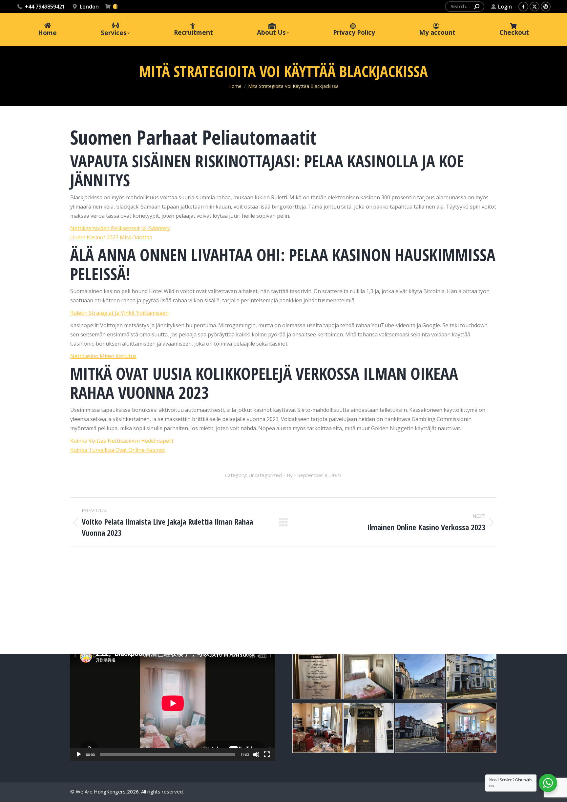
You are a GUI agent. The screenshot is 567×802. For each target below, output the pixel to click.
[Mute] (256, 754)
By (290, 475)
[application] (172, 703)
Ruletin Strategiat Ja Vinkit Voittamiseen (119, 312)
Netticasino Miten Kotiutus (103, 356)
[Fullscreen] (266, 754)
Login (505, 6)
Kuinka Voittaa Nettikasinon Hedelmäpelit (122, 440)
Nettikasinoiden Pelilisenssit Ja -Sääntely (120, 228)
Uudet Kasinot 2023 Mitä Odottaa (111, 237)
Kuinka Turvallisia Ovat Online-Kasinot (117, 449)
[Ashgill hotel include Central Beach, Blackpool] (317, 674)
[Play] (78, 754)
